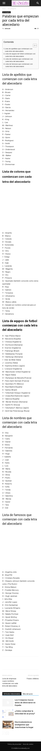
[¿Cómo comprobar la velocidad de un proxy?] (8, 714)
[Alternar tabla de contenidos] (33, 45)
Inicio (4, 9)
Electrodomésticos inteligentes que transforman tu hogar (24, 724)
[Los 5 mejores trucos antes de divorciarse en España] (8, 703)
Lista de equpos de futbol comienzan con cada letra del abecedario (20, 55)
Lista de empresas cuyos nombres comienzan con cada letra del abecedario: (10, 682)
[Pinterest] (15, 33)
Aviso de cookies (28, 744)
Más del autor (28, 694)
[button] (4, 3)
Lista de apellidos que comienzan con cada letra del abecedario (18, 50)
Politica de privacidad (14, 744)
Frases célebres (33, 679)
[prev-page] (3, 733)
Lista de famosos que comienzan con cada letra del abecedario (19, 65)
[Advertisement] (20, 209)
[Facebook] (4, 33)
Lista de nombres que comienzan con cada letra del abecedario (19, 60)
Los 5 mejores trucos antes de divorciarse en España (25, 702)
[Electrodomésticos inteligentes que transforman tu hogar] (8, 725)
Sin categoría (12, 9)
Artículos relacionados (12, 694)
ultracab (7, 28)
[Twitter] (10, 33)
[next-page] (7, 733)
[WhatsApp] (20, 33)
